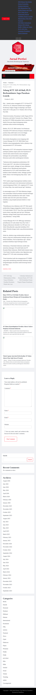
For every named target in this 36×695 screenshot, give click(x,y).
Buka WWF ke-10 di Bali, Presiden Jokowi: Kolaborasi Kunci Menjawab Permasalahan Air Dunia (17, 297)
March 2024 (6, 572)
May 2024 (6, 565)
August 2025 (6, 518)
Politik (5, 652)
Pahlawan (5, 642)
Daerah (5, 604)
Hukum (5, 617)
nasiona (5, 630)
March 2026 (6, 496)
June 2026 (6, 487)
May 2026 (6, 490)
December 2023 (7, 581)
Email (6, 417)
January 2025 (6, 540)
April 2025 (6, 531)
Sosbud (5, 667)
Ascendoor (29, 690)
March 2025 (6, 534)
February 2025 (7, 537)
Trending (5, 677)
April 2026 (6, 493)
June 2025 (6, 525)
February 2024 (7, 575)
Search (5, 455)
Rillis (4, 664)
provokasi (5, 658)
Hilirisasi (5, 614)
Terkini (5, 674)
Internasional (6, 620)
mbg (4, 626)
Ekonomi (5, 608)
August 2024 (6, 556)
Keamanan (6, 623)
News (9, 269)
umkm (4, 680)
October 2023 (7, 587)
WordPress (21, 692)
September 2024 (7, 553)
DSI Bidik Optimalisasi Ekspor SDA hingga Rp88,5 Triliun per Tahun (25, 25)
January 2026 (6, 503)
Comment (7, 388)
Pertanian (5, 648)
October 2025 (7, 512)
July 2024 (5, 559)
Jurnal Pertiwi (18, 58)
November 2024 (7, 547)
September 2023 (7, 591)
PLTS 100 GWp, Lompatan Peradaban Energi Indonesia (24, 31)
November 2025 (7, 509)
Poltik (4, 655)
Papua (4, 645)
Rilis (4, 661)
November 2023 (7, 584)
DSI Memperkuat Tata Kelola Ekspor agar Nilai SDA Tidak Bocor (25, 10)
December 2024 (7, 543)
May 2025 (6, 528)
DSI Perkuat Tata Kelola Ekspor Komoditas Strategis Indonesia (25, 4)
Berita (4, 601)
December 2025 (7, 506)
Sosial (4, 670)
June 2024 (6, 562)
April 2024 (6, 569)
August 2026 (6, 481)
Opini (4, 639)
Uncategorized (7, 683)
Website (6, 424)
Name (6, 410)
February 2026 (7, 499)
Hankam (5, 611)
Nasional (5, 269)
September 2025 (7, 515)
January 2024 (6, 578)
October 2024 (7, 550)
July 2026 (5, 484)
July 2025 (5, 521)
